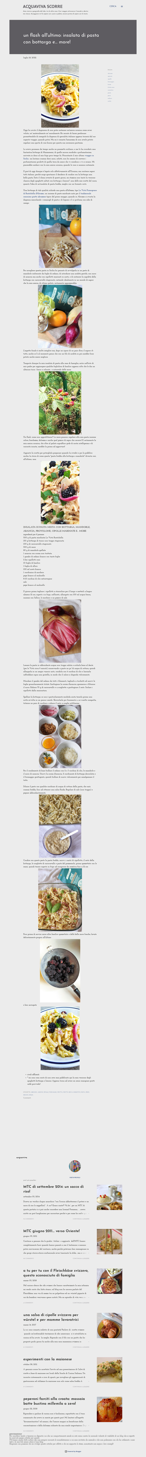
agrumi (110, 76)
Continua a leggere (81, 1219)
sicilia (109, 101)
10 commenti (28, 1431)
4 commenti (28, 1303)
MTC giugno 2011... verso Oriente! (51, 1231)
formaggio (111, 82)
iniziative (110, 90)
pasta (109, 93)
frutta (109, 84)
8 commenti (28, 1347)
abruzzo (110, 73)
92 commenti (28, 1258)
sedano (110, 98)
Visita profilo (75, 1177)
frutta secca (111, 87)
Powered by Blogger (74, 1451)
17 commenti (28, 1387)
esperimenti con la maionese (47, 1359)
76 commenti (28, 1219)
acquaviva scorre (43, 6)
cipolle (109, 79)
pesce (109, 95)
